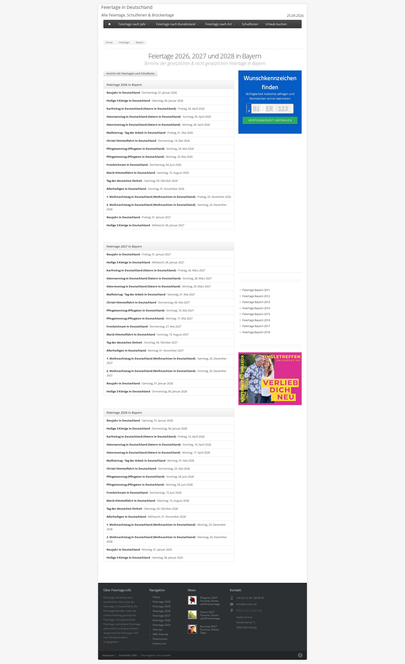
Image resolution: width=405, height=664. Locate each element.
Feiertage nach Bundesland (175, 24)
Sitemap (157, 629)
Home (156, 597)
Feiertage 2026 (161, 611)
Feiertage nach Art (218, 24)
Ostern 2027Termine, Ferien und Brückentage (210, 615)
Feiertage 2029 (161, 625)
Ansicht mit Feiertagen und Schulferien (130, 73)
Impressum (159, 643)
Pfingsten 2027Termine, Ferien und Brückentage (210, 601)
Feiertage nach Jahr (132, 24)
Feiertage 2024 (161, 601)
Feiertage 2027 (161, 615)
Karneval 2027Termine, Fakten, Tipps (210, 629)
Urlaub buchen (276, 24)
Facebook (300, 655)
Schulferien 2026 (128, 655)
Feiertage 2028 (161, 620)
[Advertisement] (270, 207)
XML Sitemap (160, 634)
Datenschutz (160, 639)
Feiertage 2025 (161, 606)
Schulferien (250, 24)
